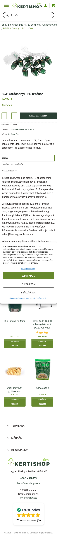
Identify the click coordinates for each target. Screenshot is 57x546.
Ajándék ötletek (17, 129)
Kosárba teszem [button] (15, 343)
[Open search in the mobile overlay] (28, 15)
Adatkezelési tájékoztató (36, 298)
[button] (53, 5)
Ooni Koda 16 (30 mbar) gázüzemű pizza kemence (42, 324)
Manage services (28, 269)
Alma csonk (42, 388)
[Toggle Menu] (6, 5)
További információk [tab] (12, 164)
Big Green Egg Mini (14, 321)
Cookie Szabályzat (17, 298)
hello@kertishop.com (28, 483)
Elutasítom (28, 284)
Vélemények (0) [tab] (9, 171)
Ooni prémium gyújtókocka (14, 389)
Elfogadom (28, 275)
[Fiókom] (45, 5)
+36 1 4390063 (28, 478)
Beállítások (28, 292)
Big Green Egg (15, 24)
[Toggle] (8, 426)
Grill (4, 24)
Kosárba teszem (38, 116)
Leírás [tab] (5, 158)
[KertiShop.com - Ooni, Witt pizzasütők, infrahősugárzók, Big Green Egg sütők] (27, 5)
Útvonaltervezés (28, 497)
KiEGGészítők (32, 24)
